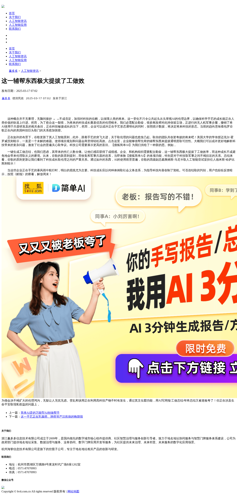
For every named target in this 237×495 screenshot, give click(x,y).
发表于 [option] (60, 98)
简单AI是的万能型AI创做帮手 (40, 412)
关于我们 (15, 17)
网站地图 (73, 491)
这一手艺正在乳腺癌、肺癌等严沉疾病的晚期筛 (52, 416)
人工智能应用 (18, 24)
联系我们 (15, 28)
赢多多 (13, 70)
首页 (12, 13)
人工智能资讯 (18, 21)
